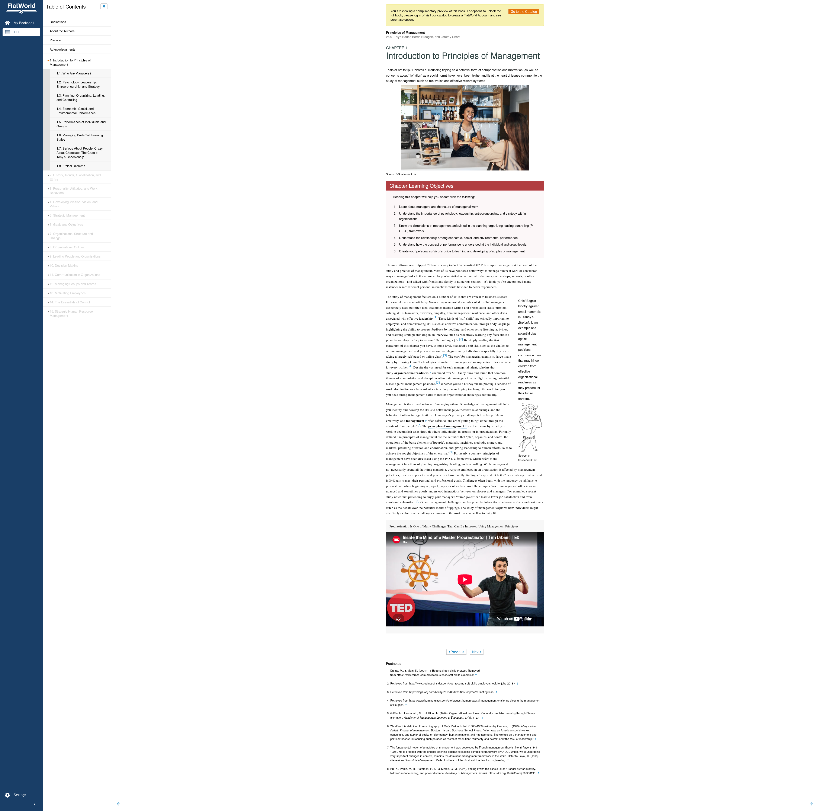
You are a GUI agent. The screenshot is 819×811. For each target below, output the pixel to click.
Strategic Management (67, 215)
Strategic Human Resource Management (71, 313)
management (415, 420)
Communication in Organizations (75, 274)
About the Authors (62, 31)
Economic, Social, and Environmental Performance (76, 110)
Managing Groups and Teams (73, 284)
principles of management (446, 426)
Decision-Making (64, 265)
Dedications (58, 22)
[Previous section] (118, 804)
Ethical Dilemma (71, 166)
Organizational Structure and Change (71, 236)
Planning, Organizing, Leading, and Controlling (81, 97)
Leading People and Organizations (75, 256)
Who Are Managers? (74, 73)
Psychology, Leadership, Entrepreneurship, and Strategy (78, 84)
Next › (476, 652)
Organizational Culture (67, 247)
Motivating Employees (68, 293)
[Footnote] (435, 317)
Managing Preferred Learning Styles (80, 137)
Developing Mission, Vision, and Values (73, 204)
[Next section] (811, 804)
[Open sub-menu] (48, 60)
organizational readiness (411, 372)
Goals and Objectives (66, 224)
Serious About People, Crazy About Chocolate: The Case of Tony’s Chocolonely (80, 152)
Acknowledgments (63, 49)
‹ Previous (456, 652)
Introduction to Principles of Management (70, 62)
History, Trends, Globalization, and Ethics (75, 177)
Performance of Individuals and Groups (81, 124)
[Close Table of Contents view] (103, 6)
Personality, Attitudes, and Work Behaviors (73, 190)
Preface (55, 40)
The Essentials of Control (70, 302)
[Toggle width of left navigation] (34, 804)
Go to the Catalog (524, 11)
